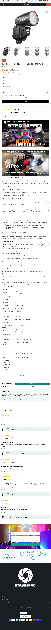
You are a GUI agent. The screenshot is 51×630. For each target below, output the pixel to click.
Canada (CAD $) (24, 616)
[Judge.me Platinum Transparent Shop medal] (28, 553)
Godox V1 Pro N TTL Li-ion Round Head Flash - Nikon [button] (17, 453)
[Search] (44, 4)
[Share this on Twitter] (20, 375)
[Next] (48, 28)
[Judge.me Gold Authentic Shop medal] (39, 553)
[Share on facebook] (1, 425)
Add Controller (5, 77)
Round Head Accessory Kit (30, 264)
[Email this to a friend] (30, 375)
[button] (5, 69)
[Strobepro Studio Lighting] (25, 4)
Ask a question (32, 386)
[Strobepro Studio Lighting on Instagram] (25, 607)
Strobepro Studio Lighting (27, 627)
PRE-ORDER (25, 97)
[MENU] (0, 4)
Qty (2, 89)
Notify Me (25, 101)
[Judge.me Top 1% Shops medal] (44, 553)
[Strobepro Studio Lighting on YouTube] (30, 607)
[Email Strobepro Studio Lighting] (21, 607)
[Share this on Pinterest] (27, 375)
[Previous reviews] (3, 111)
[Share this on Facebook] (23, 375)
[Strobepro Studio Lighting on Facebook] (23, 607)
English (23, 613)
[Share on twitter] (4, 425)
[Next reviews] (48, 111)
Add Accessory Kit (5, 83)
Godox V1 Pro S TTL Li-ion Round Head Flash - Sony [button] (17, 494)
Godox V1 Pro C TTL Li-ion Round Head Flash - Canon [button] (17, 429)
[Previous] (3, 28)
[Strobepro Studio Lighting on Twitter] (28, 607)
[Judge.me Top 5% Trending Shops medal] (33, 558)
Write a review (32, 383)
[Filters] (2, 410)
